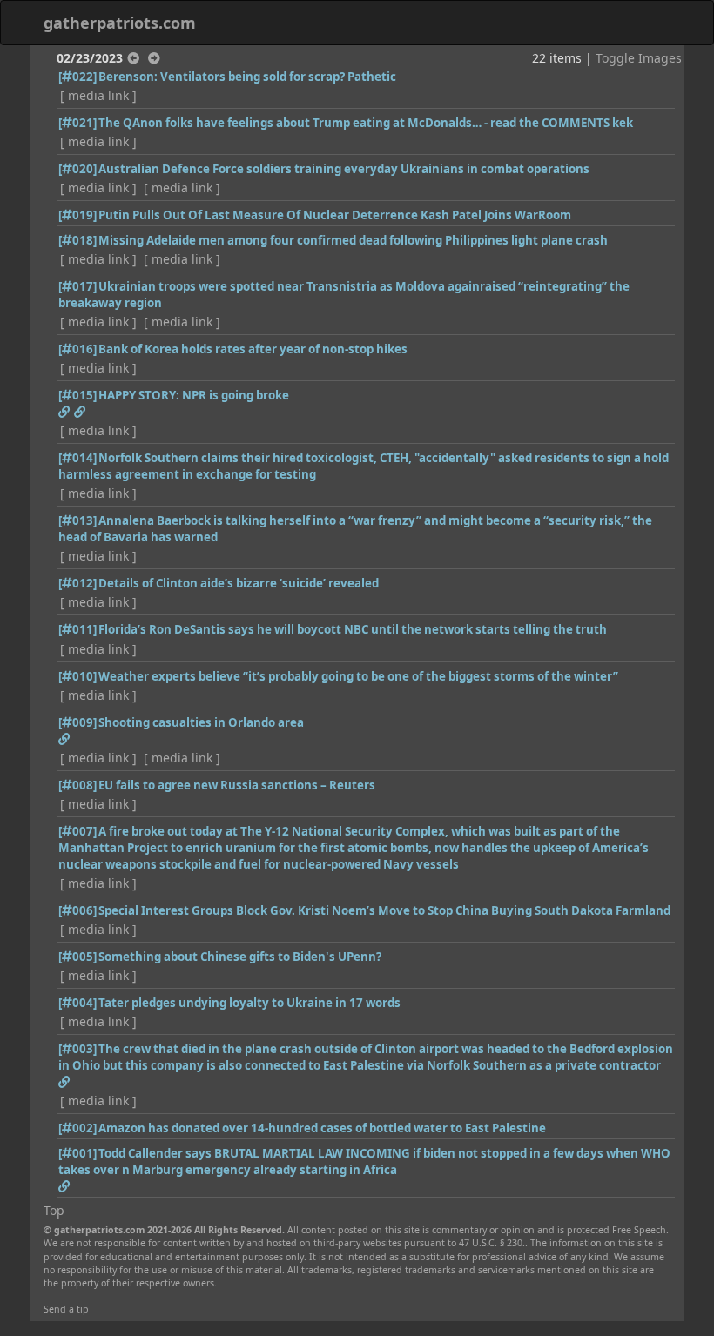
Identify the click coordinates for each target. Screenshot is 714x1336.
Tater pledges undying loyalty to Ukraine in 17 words (249, 1002)
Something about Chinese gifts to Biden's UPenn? (239, 956)
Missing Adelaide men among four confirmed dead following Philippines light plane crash (353, 240)
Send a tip (66, 1309)
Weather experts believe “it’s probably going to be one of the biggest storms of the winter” (358, 676)
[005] (77, 956)
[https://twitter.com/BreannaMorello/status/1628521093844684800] (79, 412)
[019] (77, 215)
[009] (77, 722)
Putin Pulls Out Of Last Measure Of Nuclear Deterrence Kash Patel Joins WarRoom (334, 215)
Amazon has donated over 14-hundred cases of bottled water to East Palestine (322, 1128)
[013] (77, 520)
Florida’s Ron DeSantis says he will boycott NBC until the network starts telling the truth (352, 629)
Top (54, 1210)
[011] (77, 629)
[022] (77, 76)
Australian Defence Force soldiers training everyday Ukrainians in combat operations (343, 169)
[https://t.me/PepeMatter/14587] (64, 1082)
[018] (77, 240)
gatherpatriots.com (120, 22)
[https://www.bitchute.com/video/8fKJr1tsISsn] (64, 1186)
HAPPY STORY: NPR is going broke (193, 395)
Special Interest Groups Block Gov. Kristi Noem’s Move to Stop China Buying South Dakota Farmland (384, 910)
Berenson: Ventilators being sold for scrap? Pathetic (247, 76)
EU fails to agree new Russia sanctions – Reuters (236, 785)
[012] (77, 583)
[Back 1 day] (133, 58)
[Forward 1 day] (154, 58)
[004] (77, 1002)
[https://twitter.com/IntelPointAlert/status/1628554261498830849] (64, 739)
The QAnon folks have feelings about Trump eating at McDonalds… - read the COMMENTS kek (365, 123)
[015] (77, 395)
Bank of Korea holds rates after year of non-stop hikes (253, 349)
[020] (77, 169)
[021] (77, 123)
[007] (77, 831)
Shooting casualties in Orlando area (201, 722)
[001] (77, 1153)
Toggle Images (639, 58)
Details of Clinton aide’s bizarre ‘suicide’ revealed (238, 583)
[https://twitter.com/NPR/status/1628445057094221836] (64, 412)
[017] (77, 286)
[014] (77, 458)
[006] (77, 910)
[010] (77, 676)
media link (98, 95)
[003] (77, 1049)
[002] (77, 1128)
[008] (77, 785)
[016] (77, 349)
